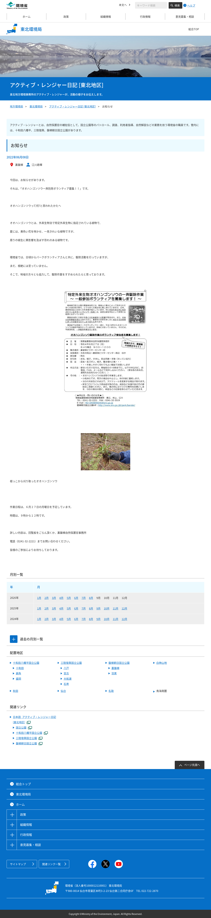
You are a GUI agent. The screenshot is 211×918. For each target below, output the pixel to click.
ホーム (26, 16)
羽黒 (114, 673)
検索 (177, 5)
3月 (54, 598)
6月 (76, 598)
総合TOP (193, 29)
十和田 (20, 668)
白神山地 (161, 663)
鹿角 (18, 673)
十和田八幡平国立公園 (26, 663)
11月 (115, 608)
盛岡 (18, 679)
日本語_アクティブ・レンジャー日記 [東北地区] (34, 719)
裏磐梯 (115, 668)
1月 (39, 598)
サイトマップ (18, 864)
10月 (106, 608)
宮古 (66, 673)
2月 (47, 598)
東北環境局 (36, 106)
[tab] (13, 639)
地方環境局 (16, 106)
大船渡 (68, 679)
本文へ (123, 5)
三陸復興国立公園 (71, 663)
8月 (91, 598)
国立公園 (21, 727)
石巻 (66, 684)
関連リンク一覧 (51, 864)
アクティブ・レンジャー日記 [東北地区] (72, 106)
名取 (111, 691)
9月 (98, 608)
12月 (124, 608)
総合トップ (23, 784)
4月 (61, 598)
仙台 (63, 691)
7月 (84, 598)
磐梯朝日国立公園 (119, 663)
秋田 (15, 691)
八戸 (66, 668)
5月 (69, 598)
